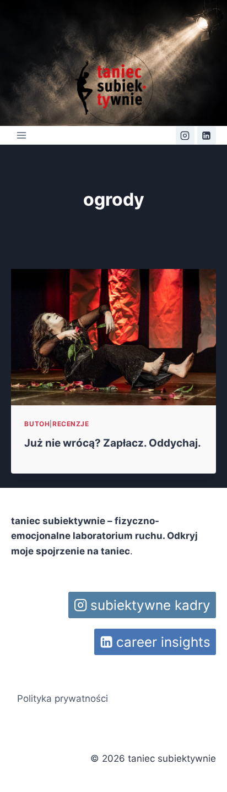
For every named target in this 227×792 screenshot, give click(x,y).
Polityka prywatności (62, 698)
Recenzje (70, 424)
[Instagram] (185, 135)
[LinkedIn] (206, 135)
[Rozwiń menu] (21, 135)
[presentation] (113, 337)
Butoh (37, 424)
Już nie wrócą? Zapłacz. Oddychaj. (112, 443)
